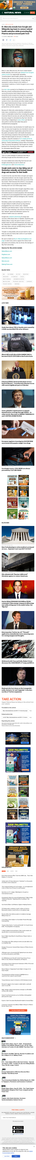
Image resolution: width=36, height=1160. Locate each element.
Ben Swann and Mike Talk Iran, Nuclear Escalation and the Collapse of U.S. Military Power (18, 1054)
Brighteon (19, 43)
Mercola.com (5, 261)
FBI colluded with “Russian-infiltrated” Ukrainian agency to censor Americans (15, 575)
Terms (7, 1139)
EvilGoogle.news (6, 164)
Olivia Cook (10, 439)
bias (5, 43)
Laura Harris (10, 408)
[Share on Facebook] (7, 40)
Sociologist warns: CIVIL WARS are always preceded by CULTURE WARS (16, 469)
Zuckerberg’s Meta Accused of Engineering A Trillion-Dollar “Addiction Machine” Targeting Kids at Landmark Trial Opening (17, 899)
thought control (15, 45)
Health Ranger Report (8, 1038)
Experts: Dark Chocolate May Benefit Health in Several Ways (17, 1000)
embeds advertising (15, 217)
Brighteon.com (6, 254)
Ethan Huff (10, 36)
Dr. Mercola (29, 43)
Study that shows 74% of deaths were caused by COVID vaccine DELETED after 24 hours (18, 328)
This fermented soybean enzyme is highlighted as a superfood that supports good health (15, 975)
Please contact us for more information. (11, 725)
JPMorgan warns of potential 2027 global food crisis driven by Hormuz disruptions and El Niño (17, 953)
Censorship (24, 43)
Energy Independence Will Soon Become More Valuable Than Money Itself (15, 1072)
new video (7, 89)
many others (21, 120)
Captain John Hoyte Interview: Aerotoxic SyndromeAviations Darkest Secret (14, 1099)
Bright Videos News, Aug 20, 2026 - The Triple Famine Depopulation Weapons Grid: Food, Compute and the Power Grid (18, 1090)
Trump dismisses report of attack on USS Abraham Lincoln (17, 980)
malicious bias (25, 44)
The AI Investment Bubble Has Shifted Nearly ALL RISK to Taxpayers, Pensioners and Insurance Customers (18, 1080)
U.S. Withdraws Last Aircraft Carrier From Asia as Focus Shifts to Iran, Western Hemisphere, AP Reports (16, 958)
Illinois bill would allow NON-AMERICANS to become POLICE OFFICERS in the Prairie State (17, 355)
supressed (8, 45)
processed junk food (18, 281)
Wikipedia (21, 45)
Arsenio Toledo (11, 466)
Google (3, 44)
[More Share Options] (14, 40)
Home (3, 24)
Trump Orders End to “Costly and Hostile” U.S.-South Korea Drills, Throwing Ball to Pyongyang (17, 925)
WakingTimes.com (7, 264)
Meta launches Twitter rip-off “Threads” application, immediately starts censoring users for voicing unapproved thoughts (18, 634)
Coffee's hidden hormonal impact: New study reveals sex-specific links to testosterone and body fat (17, 931)
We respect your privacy (18, 1121)
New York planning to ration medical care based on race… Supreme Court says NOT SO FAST (18, 548)
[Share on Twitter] (10, 40)
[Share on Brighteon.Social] (3, 40)
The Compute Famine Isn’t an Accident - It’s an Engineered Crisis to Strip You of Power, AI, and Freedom (17, 887)
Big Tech (14, 43)
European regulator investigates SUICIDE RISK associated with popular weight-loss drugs (17, 442)
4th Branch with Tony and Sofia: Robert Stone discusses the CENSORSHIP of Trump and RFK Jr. (18, 662)
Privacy (3, 1139)
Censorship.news (19, 164)
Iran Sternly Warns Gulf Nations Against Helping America (16, 904)
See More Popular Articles (18, 1010)
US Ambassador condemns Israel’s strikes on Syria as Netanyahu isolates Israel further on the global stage (15, 909)
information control (17, 44)
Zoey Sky (9, 325)
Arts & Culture (9, 24)
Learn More (6, 1156)
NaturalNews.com (7, 251)
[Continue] (33, 1117)
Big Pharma (9, 43)
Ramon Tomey (10, 352)
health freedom (8, 44)
